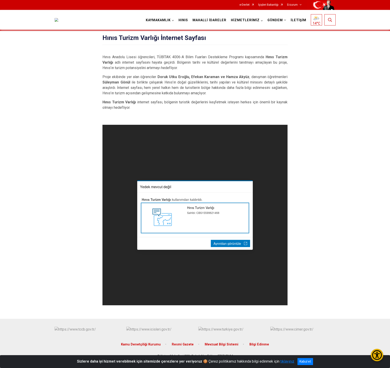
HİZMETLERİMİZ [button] (245, 20)
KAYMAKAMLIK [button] (158, 20)
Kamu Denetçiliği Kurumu (141, 344)
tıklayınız (287, 361)
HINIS (183, 20)
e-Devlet (244, 4)
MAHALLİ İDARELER (209, 20)
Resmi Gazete (183, 344)
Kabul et (305, 361)
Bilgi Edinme (259, 344)
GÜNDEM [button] (275, 20)
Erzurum (292, 4)
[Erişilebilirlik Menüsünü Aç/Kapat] (377, 355)
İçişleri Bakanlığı (268, 4)
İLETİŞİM (298, 20)
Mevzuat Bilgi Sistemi (221, 344)
